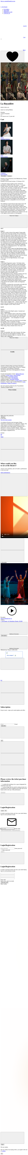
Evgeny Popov (9, 375)
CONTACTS (7, 13)
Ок (1, 1153)
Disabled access (11, 1)
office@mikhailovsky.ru (6, 618)
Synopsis (10, 176)
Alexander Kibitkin (14, 379)
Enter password (18, 848)
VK (5, 810)
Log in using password (6, 830)
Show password (6, 850)
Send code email (16, 830)
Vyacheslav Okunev (13, 376)
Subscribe (3, 725)
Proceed (3, 792)
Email (16, 724)
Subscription (4, 635)
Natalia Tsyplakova (11, 383)
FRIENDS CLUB (8, 12)
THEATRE (6, 10)
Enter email (17, 828)
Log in (2, 851)
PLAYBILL (6, 9)
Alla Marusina (14, 377)
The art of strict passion (6, 420)
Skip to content (4, 1)
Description (3, 176)
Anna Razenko (16, 375)
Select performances (5, 472)
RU (1, 680)
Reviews (3, 417)
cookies (3, 1151)
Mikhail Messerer (20, 373)
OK (2, 740)
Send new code (4, 882)
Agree (2, 1144)
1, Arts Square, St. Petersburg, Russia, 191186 (11, 621)
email (2, 810)
